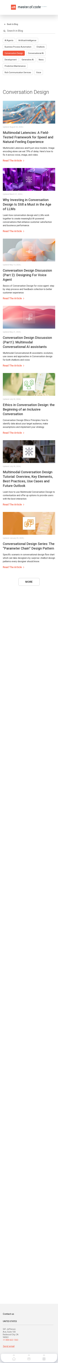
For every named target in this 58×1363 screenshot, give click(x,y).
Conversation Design (14, 53)
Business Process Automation (18, 47)
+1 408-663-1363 (10, 1340)
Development (11, 60)
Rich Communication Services (18, 72)
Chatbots (40, 47)
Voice (38, 72)
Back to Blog (12, 24)
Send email (8, 1346)
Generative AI (28, 60)
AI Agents (9, 40)
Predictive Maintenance (15, 66)
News (41, 60)
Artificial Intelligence (27, 40)
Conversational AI (36, 53)
